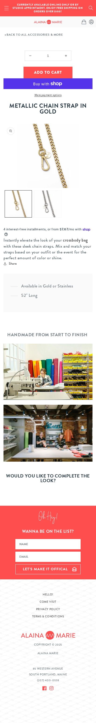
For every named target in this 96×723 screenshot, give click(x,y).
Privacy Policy (48, 609)
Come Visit (48, 602)
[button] (91, 8)
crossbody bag (75, 240)
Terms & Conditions (48, 616)
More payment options (48, 95)
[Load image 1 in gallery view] (18, 204)
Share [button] (13, 263)
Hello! (48, 594)
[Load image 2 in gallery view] (48, 204)
